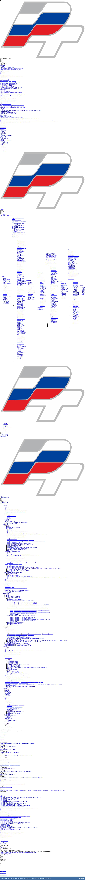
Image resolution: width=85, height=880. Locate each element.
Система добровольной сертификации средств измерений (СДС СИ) (23, 617)
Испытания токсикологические (6, 821)
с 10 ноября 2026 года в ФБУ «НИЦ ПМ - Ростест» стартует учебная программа (16, 755)
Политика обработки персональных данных (9, 852)
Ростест (1, 209)
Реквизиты (2, 831)
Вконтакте (5, 149)
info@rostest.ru (3, 144)
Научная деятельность (7, 427)
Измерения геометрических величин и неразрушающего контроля (13, 801)
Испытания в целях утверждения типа (15, 553)
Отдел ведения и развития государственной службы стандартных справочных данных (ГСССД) (19, 827)
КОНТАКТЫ (3, 836)
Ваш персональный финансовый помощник (9, 780)
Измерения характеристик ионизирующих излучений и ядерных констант (15, 805)
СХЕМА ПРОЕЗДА (4, 837)
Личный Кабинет (3, 214)
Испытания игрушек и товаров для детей (8, 818)
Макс (9, 853)
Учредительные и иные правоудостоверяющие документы (11, 832)
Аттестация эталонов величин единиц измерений (17, 559)
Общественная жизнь (11, 516)
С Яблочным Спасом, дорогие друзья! (7, 749)
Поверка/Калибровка (11, 530)
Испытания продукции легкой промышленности (10, 815)
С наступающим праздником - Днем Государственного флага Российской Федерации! (17, 743)
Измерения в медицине (5, 807)
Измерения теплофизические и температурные (9, 798)
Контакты (5, 430)
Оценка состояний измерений (13, 671)
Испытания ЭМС (3, 811)
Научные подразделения (12, 631)
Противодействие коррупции (6, 835)
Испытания (5, 425)
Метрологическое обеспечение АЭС (7, 768)
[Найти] (1, 61)
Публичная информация (5, 834)
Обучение (5, 428)
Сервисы (7, 698)
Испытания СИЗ (3, 812)
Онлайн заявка (10, 702)
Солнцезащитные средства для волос (7, 774)
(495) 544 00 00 (3, 215)
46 (3, 795)
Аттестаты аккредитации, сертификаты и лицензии (10, 833)
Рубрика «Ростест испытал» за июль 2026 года (9, 752)
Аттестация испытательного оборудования (15, 566)
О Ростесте (5, 423)
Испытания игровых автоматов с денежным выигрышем (11, 823)
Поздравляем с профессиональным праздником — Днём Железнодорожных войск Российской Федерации (21, 777)
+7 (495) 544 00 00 (4, 142)
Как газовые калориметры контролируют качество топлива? (12, 783)
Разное (4, 429)
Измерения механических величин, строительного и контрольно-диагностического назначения (19, 808)
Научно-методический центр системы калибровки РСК (11, 829)
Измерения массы (3, 800)
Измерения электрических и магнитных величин (10, 804)
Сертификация (6, 426)
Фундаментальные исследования (6, 826)
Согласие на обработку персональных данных (28, 852)
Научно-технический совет (5, 828)
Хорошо (81, 878)
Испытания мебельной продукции (7, 819)
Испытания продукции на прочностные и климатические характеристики (15, 816)
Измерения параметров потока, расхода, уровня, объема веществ (13, 803)
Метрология (5, 424)
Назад (7, 506)
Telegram (4, 150)
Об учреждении (3, 830)
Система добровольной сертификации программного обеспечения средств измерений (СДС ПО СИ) (30, 610)
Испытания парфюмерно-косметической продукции (10, 817)
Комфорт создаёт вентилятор (6, 787)
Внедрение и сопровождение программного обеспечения (18, 677)
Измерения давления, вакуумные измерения (9, 799)
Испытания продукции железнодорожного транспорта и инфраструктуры (15, 822)
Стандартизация (10, 660)
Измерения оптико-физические (6, 802)
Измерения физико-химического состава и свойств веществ (12, 806)
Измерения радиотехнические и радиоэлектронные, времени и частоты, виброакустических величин (20, 797)
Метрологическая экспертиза (13, 575)
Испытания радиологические (6, 820)
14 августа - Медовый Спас (5, 758)
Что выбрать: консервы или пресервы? (8, 746)
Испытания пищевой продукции (6, 813)
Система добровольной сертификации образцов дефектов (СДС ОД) (23, 602)
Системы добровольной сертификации (15, 599)
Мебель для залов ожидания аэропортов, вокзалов (10, 765)
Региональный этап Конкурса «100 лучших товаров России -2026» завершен (15, 771)
